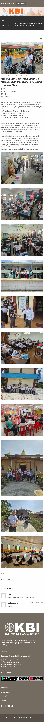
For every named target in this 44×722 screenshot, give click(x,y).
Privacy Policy (6, 696)
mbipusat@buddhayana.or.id (12, 664)
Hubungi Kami (5, 692)
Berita (10, 25)
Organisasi (7, 96)
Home (3, 25)
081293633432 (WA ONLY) (12, 666)
